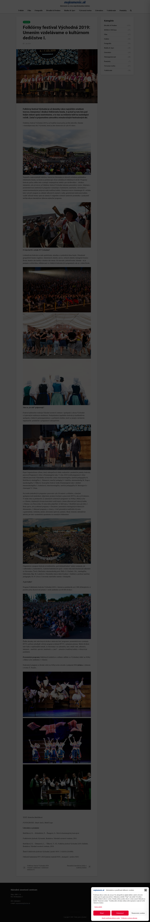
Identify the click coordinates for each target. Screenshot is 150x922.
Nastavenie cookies (138, 913)
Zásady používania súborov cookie (111, 918)
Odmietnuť (120, 913)
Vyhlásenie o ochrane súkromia (129, 918)
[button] (146, 890)
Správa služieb (98, 907)
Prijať (102, 913)
